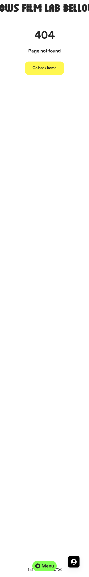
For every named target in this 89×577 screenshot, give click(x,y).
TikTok (56, 569)
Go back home (44, 68)
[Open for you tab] (74, 561)
